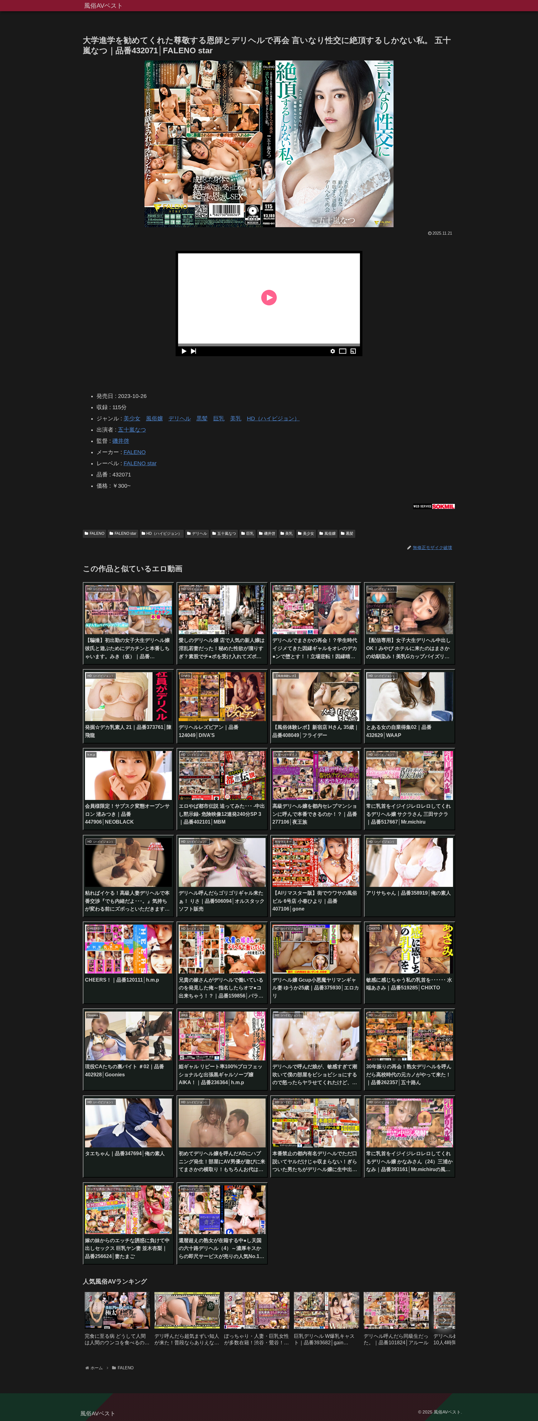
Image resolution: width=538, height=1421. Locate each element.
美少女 (132, 418)
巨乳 (218, 418)
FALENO (135, 452)
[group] (117, 1321)
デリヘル (179, 418)
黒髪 (202, 418)
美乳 (235, 418)
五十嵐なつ (132, 430)
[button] (444, 1320)
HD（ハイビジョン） (273, 418)
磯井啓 (120, 441)
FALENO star (140, 463)
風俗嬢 (154, 418)
